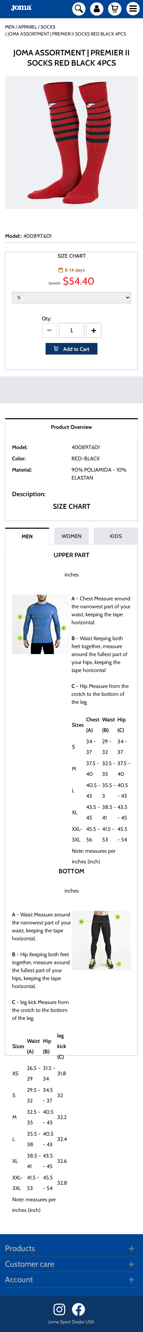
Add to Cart (75, 349)
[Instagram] (62, 1314)
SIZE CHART (72, 256)
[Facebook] (80, 1314)
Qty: (46, 318)
